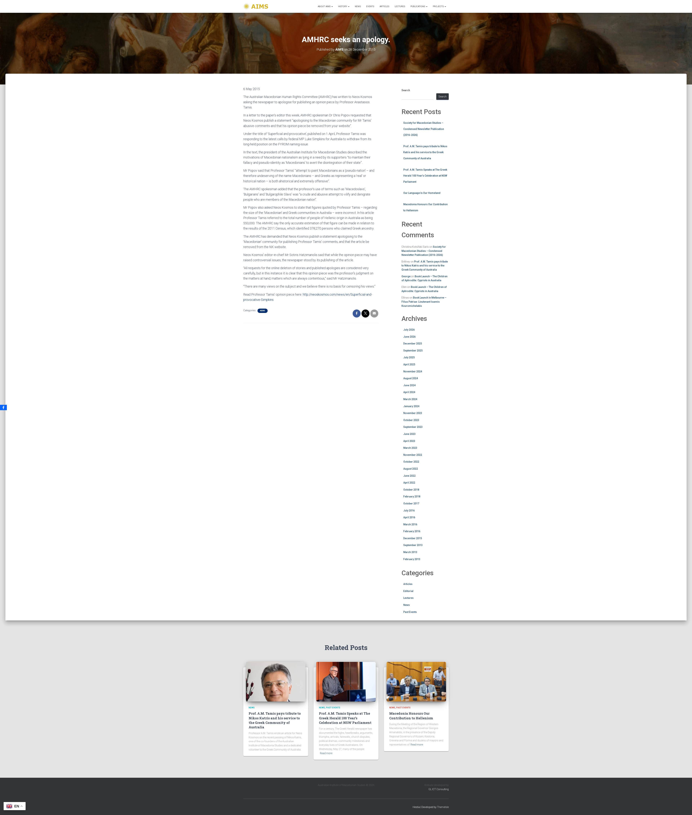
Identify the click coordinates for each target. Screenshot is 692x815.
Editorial (408, 591)
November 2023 (412, 413)
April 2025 (409, 364)
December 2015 (412, 538)
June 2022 (409, 475)
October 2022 (411, 461)
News (358, 6)
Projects (438, 6)
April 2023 (409, 441)
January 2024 (411, 406)
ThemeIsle (443, 807)
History (343, 6)
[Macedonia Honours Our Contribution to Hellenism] (416, 681)
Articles (384, 6)
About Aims (324, 6)
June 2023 (409, 434)
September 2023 (413, 427)
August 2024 (410, 378)
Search (406, 90)
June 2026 (409, 336)
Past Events (410, 612)
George (406, 276)
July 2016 (409, 510)
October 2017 (411, 503)
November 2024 (412, 371)
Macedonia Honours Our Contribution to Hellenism (411, 715)
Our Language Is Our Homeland (421, 192)
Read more (326, 753)
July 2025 (409, 357)
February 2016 (411, 531)
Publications (418, 6)
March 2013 (410, 552)
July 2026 (409, 329)
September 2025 (413, 350)
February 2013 (411, 559)
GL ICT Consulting (439, 789)
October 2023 (411, 420)
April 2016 (409, 517)
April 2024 (409, 392)
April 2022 (409, 482)
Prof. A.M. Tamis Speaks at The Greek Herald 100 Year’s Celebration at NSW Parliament (425, 175)
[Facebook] (3, 407)
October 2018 (411, 489)
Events (370, 6)
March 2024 (410, 399)
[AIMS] (256, 6)
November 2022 (412, 454)
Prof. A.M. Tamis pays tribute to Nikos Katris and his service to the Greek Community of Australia (425, 152)
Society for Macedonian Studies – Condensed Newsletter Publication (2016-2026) (423, 128)
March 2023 (410, 447)
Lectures (400, 6)
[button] (332, 6)
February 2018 (411, 496)
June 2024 (409, 385)
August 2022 (410, 468)
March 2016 (410, 524)
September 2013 (413, 545)
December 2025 (412, 343)
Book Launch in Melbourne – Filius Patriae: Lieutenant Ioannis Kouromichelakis (424, 301)
